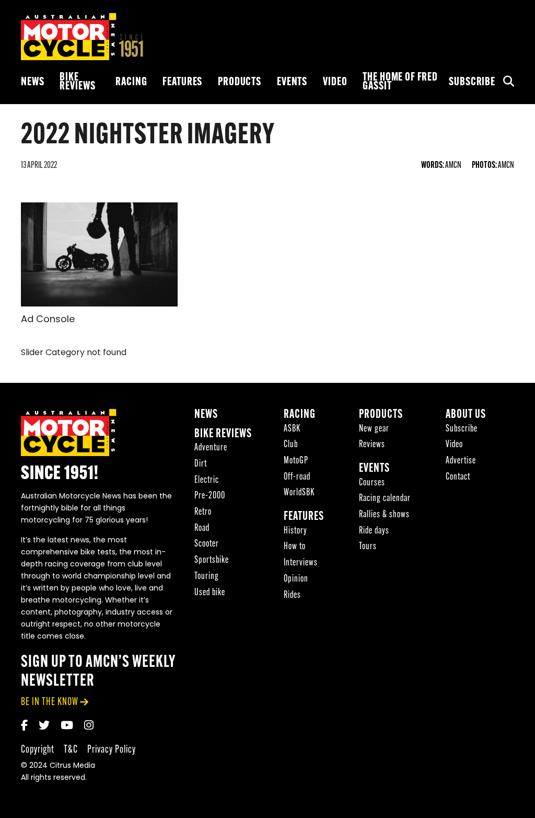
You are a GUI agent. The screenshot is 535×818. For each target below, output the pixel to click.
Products (239, 82)
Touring (206, 577)
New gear (374, 429)
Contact (458, 477)
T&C (71, 749)
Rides (292, 595)
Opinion (296, 579)
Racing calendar (385, 499)
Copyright (37, 749)
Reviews (372, 445)
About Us (466, 415)
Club (291, 445)
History (295, 531)
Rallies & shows (384, 515)
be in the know (49, 702)
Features (182, 82)
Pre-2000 (209, 496)
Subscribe (472, 82)
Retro (203, 512)
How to (295, 547)
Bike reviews (77, 82)
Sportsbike (211, 560)
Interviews (301, 563)
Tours (368, 547)
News (32, 82)
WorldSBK (299, 493)
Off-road (297, 477)
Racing (131, 82)
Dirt (200, 464)
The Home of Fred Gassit (400, 82)
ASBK (292, 429)
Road (202, 528)
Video (335, 82)
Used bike (209, 593)
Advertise (461, 461)
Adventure (210, 448)
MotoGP (296, 461)
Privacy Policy (111, 749)
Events (292, 82)
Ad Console (48, 320)
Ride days (374, 531)
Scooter (206, 544)
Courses (372, 483)
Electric (206, 480)
